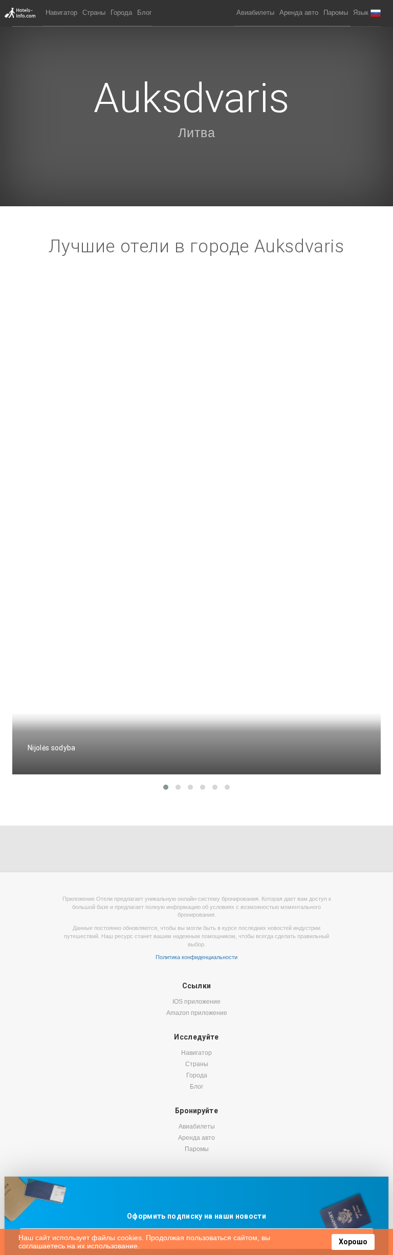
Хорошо (353, 1242)
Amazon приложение (196, 1012)
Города (121, 12)
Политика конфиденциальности (196, 957)
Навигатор (61, 12)
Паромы (335, 12)
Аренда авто (298, 12)
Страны (93, 12)
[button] (367, 13)
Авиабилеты (255, 12)
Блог (144, 12)
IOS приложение (196, 1001)
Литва (196, 132)
